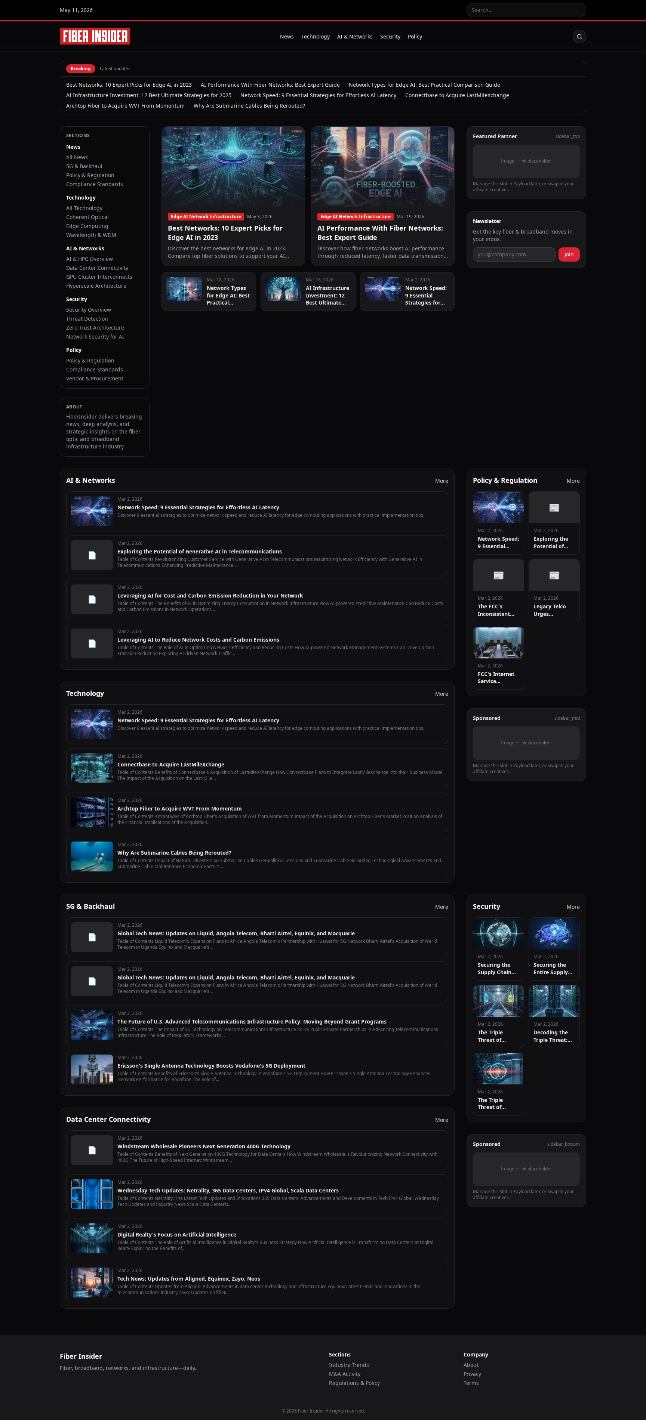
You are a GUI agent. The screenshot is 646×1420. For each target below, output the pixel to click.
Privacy (472, 1373)
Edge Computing (87, 225)
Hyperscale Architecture (96, 285)
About (471, 1364)
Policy (415, 36)
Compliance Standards (94, 184)
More (441, 480)
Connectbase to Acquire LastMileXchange (457, 95)
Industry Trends (349, 1364)
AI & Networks (355, 36)
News (287, 36)
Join (569, 254)
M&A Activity (344, 1373)
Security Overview (88, 309)
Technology (315, 36)
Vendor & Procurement (94, 378)
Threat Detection (87, 318)
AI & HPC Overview (89, 258)
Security (390, 36)
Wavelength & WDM (91, 234)
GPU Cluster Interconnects (99, 276)
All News (77, 157)
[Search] (579, 36)
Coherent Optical (87, 216)
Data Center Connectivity (97, 267)
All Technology (84, 208)
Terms (471, 1382)
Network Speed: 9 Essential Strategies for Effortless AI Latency (318, 95)
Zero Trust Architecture (95, 327)
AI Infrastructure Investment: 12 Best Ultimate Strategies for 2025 (148, 95)
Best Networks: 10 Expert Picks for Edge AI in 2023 (129, 84)
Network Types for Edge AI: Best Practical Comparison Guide (424, 84)
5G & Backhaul (84, 166)
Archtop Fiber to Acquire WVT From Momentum (125, 105)
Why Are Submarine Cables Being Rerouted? (249, 105)
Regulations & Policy (354, 1382)
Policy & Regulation (90, 175)
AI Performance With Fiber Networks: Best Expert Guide (270, 84)
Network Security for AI (95, 336)
